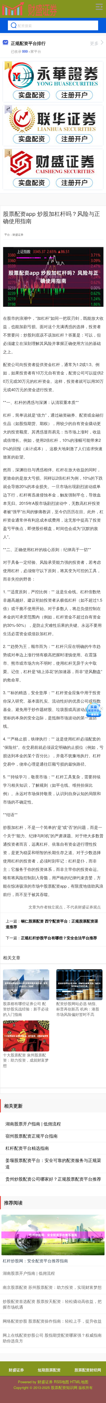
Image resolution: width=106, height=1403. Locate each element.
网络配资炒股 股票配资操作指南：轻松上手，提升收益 (52, 1321)
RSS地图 (61, 1381)
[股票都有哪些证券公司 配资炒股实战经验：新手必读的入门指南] (26, 984)
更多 (94, 43)
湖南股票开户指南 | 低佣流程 (33, 1124)
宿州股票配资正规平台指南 (31, 1136)
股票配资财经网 (87, 1369)
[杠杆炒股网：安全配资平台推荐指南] (53, 1234)
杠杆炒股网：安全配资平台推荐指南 (35, 1260)
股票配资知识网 (64, 1387)
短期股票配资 (49, 1369)
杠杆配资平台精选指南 (27, 1148)
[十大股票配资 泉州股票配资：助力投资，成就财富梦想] (26, 1035)
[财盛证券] (29, 9)
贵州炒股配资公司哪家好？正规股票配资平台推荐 (53, 1179)
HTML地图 (79, 1381)
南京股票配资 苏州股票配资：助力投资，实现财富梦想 (52, 1287)
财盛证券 (16, 1369)
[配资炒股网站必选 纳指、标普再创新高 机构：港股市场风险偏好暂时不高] (79, 984)
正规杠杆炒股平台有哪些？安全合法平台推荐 (59, 937)
